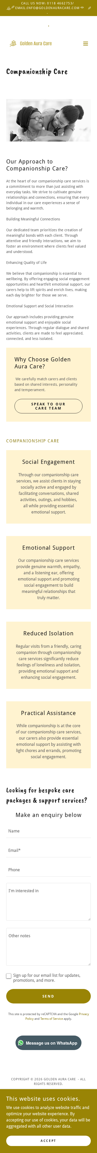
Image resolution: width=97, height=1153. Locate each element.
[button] (85, 43)
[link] (35, 43)
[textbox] (48, 831)
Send (48, 996)
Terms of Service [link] (51, 1019)
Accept (48, 1140)
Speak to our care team (48, 406)
